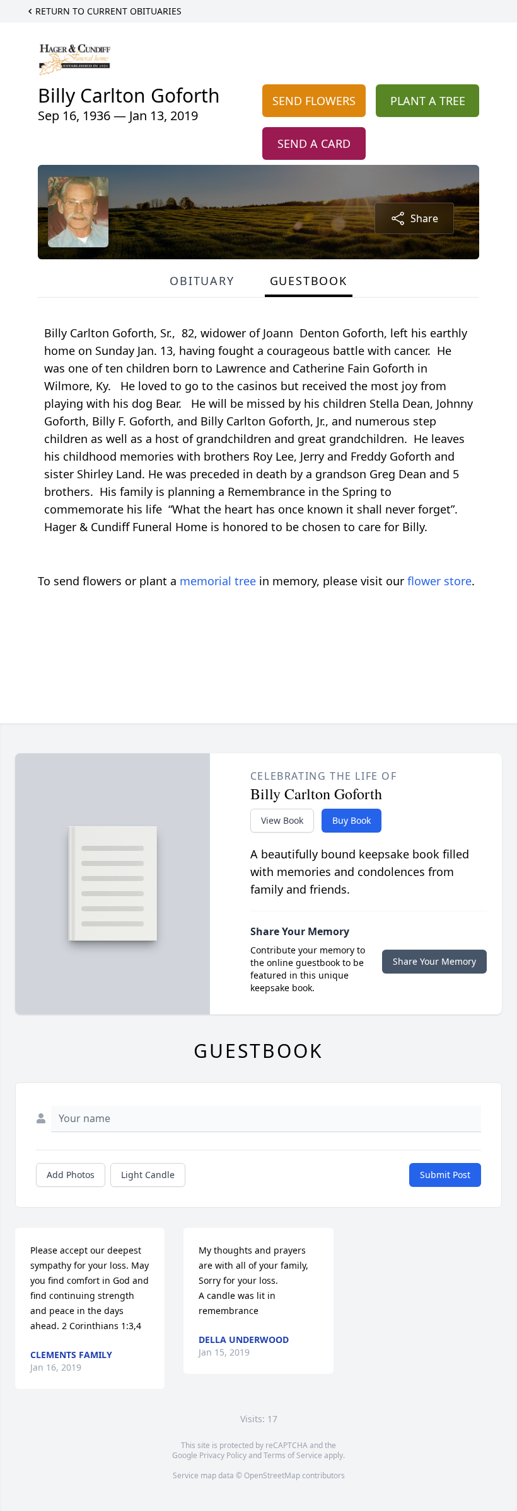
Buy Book (351, 820)
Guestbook (308, 280)
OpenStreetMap (272, 1475)
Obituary (202, 280)
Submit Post (445, 1175)
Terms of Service (293, 1455)
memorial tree (218, 580)
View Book (282, 820)
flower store (439, 580)
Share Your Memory (434, 961)
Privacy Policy (223, 1455)
